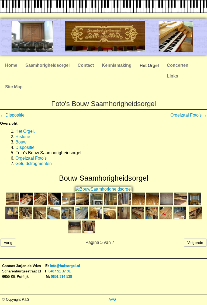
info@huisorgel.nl (65, 266)
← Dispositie (12, 115)
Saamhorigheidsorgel (47, 65)
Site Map (14, 87)
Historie (22, 136)
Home (11, 65)
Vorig (8, 242)
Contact (86, 65)
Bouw (20, 142)
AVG (112, 299)
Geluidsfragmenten (33, 163)
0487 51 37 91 (60, 271)
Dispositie (24, 147)
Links (172, 76)
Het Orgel (149, 65)
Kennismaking (117, 65)
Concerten (177, 65)
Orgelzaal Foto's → (188, 115)
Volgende (195, 242)
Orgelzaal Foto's (31, 158)
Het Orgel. (25, 131)
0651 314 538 (61, 277)
